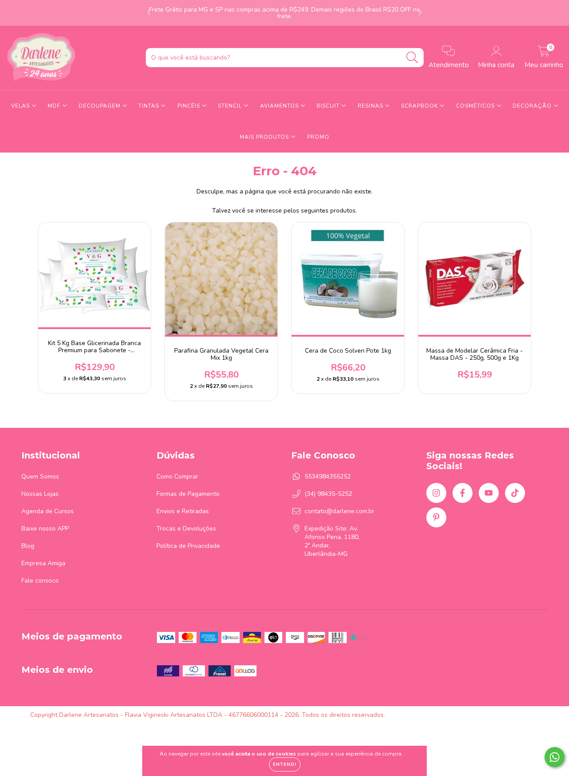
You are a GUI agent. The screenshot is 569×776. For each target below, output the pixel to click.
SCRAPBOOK (420, 105)
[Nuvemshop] (511, 715)
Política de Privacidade (188, 546)
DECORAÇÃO (533, 105)
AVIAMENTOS (280, 105)
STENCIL (231, 105)
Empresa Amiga (43, 563)
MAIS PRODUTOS (265, 137)
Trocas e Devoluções (186, 528)
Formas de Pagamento (188, 494)
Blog (27, 546)
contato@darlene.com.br (339, 511)
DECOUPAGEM (100, 105)
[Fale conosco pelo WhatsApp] (555, 757)
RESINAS (371, 105)
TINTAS (149, 105)
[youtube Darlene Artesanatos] (489, 493)
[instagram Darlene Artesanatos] (436, 493)
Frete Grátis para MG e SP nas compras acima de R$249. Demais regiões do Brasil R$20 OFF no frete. (284, 12)
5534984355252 (328, 476)
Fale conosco (40, 580)
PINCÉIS (189, 105)
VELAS (21, 105)
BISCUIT (329, 105)
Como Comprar (177, 476)
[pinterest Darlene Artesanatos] (436, 517)
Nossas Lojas (40, 494)
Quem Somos (40, 476)
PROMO (318, 137)
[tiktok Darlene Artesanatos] (515, 493)
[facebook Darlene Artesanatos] (463, 493)
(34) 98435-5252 (328, 494)
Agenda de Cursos (47, 511)
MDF (55, 105)
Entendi (285, 764)
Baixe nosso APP (45, 528)
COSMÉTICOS (476, 105)
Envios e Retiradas (182, 511)
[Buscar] (412, 57)
